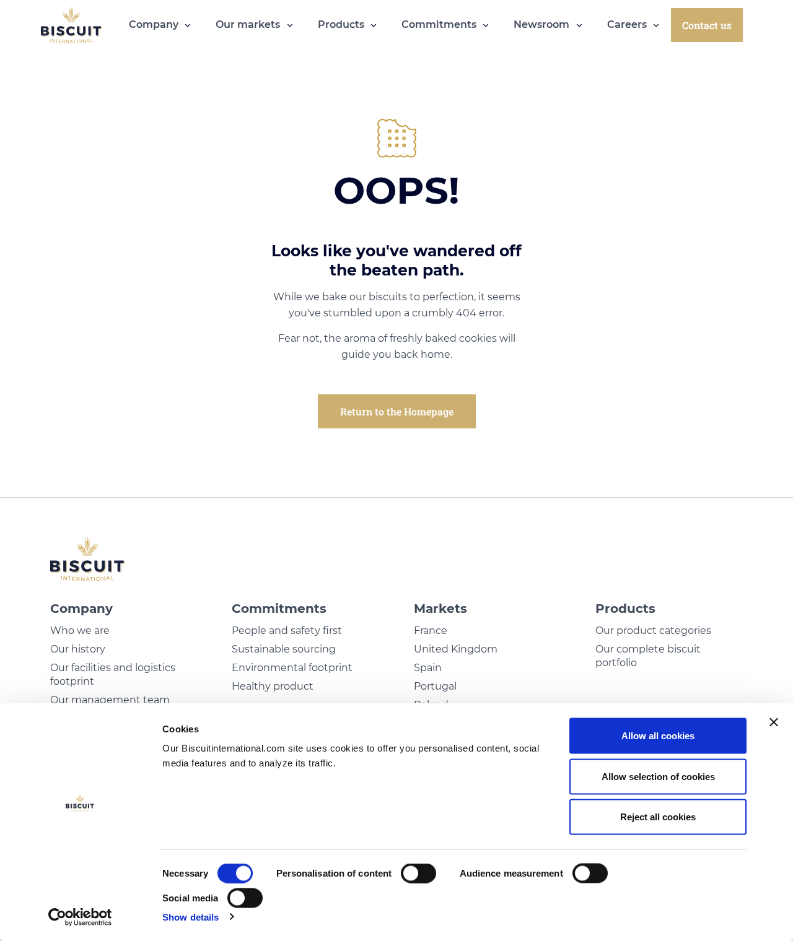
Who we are (80, 630)
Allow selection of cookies (658, 776)
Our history (77, 649)
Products (625, 608)
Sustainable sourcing (284, 649)
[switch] (418, 873)
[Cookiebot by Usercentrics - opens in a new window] (80, 917)
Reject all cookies (658, 817)
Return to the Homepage (396, 411)
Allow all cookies (657, 736)
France (430, 630)
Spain (428, 668)
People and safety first (287, 630)
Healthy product (272, 686)
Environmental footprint (292, 668)
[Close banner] (773, 722)
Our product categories (653, 630)
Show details (190, 916)
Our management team (110, 700)
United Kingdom (455, 649)
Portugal (435, 686)
